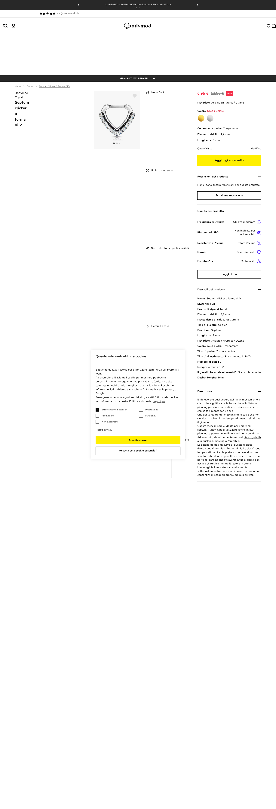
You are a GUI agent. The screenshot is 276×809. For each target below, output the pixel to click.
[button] (116, 120)
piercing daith (252, 437)
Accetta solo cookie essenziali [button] (138, 450)
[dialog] (138, 404)
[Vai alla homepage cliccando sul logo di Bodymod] (141, 26)
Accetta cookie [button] (138, 440)
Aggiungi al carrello (229, 160)
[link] (201, 118)
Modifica (256, 148)
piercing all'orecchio (226, 441)
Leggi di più (229, 274)
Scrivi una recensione (229, 195)
